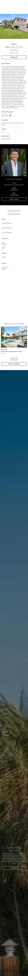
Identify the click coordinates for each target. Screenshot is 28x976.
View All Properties (14, 364)
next (15, 359)
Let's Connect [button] (14, 868)
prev (12, 359)
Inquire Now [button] (14, 57)
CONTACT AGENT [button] (14, 199)
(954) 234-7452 (14, 189)
